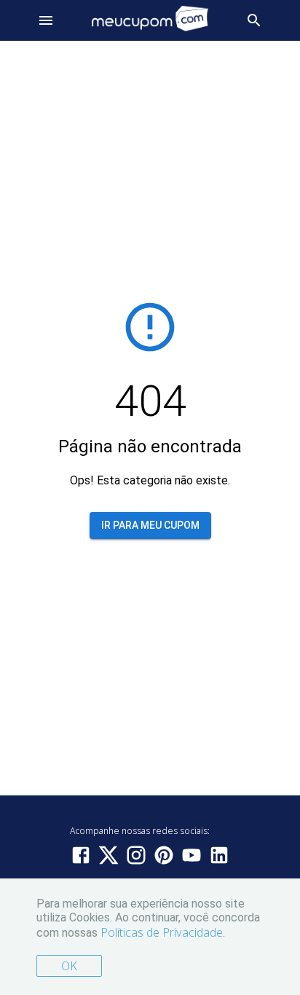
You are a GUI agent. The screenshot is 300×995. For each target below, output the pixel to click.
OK (69, 966)
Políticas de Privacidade (161, 932)
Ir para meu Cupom (150, 525)
